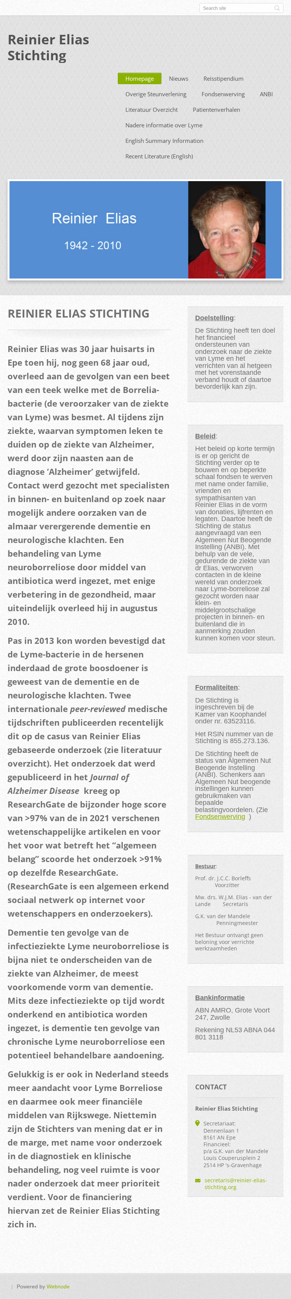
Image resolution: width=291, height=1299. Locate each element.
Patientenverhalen (216, 109)
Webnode (58, 1286)
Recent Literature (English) (159, 156)
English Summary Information (164, 140)
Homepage (139, 78)
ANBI (266, 94)
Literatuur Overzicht (151, 109)
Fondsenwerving (223, 94)
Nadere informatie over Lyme (163, 125)
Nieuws (178, 78)
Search (277, 8)
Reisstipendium (223, 78)
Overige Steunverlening (155, 94)
